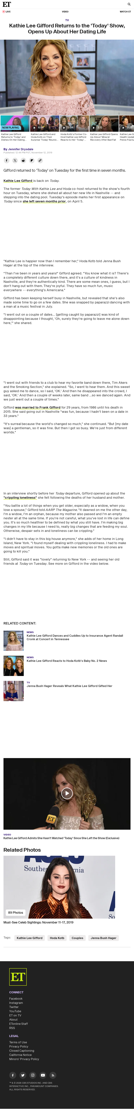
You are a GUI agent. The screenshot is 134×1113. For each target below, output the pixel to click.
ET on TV (15, 1015)
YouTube (15, 1011)
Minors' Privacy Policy (24, 1059)
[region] (67, 77)
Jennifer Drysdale (20, 149)
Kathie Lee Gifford (18, 181)
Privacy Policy (18, 1047)
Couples (77, 938)
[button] (67, 793)
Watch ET (125, 11)
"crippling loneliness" (20, 497)
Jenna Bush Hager (103, 938)
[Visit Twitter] (22, 1076)
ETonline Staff (18, 1024)
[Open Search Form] (129, 4)
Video (65, 11)
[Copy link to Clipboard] (40, 161)
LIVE (8, 11)
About (13, 1020)
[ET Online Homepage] (8, 4)
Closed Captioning (21, 1051)
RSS (12, 1028)
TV (67, 20)
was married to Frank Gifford (38, 407)
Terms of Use (18, 1042)
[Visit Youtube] (42, 1075)
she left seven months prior (44, 201)
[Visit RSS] (52, 1076)
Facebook (16, 999)
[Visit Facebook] (12, 1076)
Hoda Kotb (57, 938)
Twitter (14, 1007)
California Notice (20, 1055)
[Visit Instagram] (32, 1076)
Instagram (16, 1003)
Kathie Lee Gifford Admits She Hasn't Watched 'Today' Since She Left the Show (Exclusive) (61, 838)
